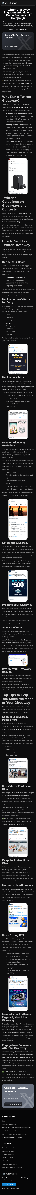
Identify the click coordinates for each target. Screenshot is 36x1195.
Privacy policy (15, 1188)
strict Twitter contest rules (22, 213)
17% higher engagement (14, 729)
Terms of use (5, 1188)
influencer (18, 889)
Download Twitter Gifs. (16, 824)
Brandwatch (15, 793)
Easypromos (27, 640)
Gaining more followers (15, 277)
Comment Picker (10, 643)
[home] (9, 3)
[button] (33, 3)
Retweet (9, 323)
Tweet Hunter (24, 83)
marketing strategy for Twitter (18, 107)
